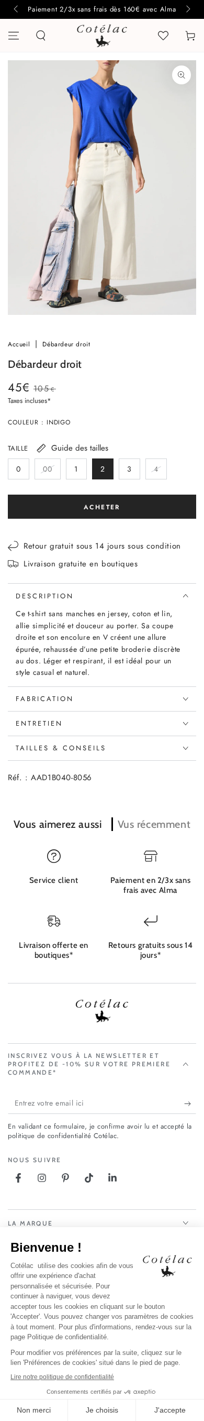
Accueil (20, 344)
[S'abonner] (190, 1103)
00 (51, 471)
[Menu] (13, 36)
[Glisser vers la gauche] (17, 9)
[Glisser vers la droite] (187, 9)
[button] (40, 36)
